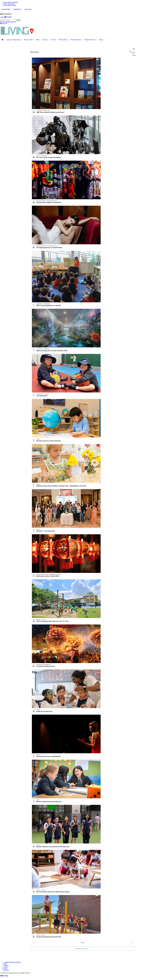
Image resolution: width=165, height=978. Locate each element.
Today (82, 942)
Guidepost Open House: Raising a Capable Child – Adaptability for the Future (61, 486)
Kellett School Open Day (44, 711)
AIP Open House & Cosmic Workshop (48, 441)
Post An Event (134, 54)
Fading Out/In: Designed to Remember (48, 202)
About (5, 964)
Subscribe (6, 970)
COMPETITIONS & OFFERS (12, 962)
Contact (5, 967)
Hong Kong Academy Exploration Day (48, 937)
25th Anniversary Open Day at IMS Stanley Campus (53, 892)
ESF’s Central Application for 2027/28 (48, 305)
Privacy (5, 968)
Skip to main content (9, 3)
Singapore (3, 21)
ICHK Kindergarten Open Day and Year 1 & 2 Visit (52, 621)
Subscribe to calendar (81, 948)
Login (1, 17)
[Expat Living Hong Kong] (17, 35)
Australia (8, 21)
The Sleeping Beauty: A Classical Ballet (49, 248)
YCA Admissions (41, 396)
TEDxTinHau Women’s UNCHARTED (48, 756)
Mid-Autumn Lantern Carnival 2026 (47, 576)
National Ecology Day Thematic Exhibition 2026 (51, 351)
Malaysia (13, 21)
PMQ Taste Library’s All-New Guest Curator (50, 112)
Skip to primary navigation (10, 2)
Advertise (6, 965)
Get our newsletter (6, 14)
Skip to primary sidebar (9, 5)
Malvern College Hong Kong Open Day (48, 802)
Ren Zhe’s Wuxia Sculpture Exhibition (48, 157)
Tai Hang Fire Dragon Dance (45, 666)
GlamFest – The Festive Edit (45, 531)
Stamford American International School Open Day (52, 847)
